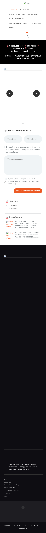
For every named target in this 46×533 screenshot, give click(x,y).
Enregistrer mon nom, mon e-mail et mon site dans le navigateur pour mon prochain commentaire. (23, 149)
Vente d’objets (9, 488)
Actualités (12, 206)
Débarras (7, 482)
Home (7, 56)
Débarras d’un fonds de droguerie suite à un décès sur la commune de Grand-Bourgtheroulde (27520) (26, 225)
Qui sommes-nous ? (11, 491)
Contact (7, 493)
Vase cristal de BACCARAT (28, 56)
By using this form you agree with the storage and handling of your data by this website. (25, 181)
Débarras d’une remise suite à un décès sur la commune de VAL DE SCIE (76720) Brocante (27, 235)
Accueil (6, 479)
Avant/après (13, 209)
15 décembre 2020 (16, 46)
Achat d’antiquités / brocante (15, 485)
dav (9, 93)
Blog (5, 496)
